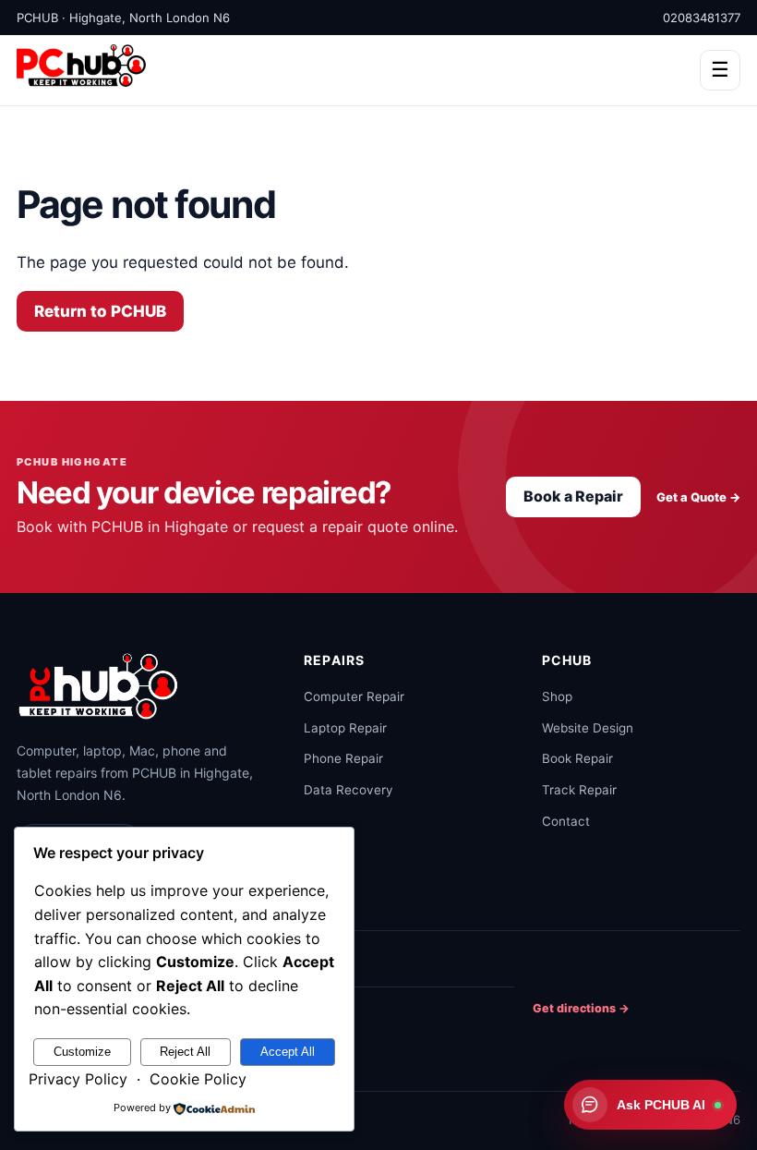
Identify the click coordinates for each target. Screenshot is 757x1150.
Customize (82, 1052)
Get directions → (581, 1008)
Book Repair (577, 758)
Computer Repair (354, 696)
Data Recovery (348, 789)
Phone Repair (343, 758)
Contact (566, 821)
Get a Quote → (698, 497)
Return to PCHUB (100, 311)
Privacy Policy (78, 1079)
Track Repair (579, 789)
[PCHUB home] (100, 685)
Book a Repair (573, 496)
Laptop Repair (345, 727)
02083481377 (701, 17)
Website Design (587, 727)
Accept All (287, 1052)
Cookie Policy (198, 1079)
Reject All (185, 1052)
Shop (557, 696)
